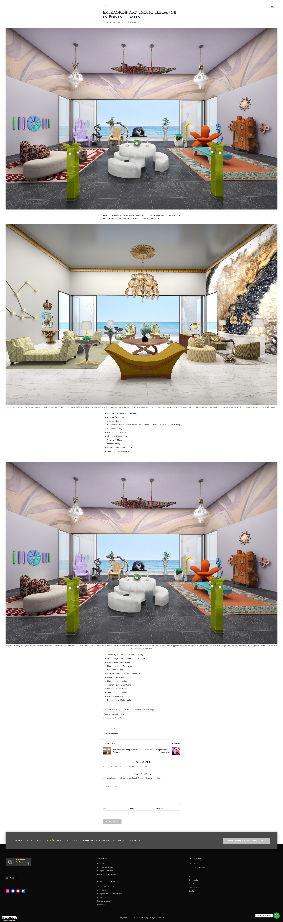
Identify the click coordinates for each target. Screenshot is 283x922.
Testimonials (194, 880)
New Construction (104, 897)
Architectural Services (106, 886)
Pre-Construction (104, 901)
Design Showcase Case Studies (109, 894)
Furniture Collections (197, 867)
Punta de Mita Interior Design (114, 714)
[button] (112, 733)
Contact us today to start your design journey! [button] (246, 841)
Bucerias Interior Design (112, 710)
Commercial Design (105, 867)
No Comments (135, 22)
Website (159, 809)
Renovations (102, 905)
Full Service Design (104, 863)
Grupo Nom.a (194, 863)
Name (105, 809)
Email (132, 809)
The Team (193, 877)
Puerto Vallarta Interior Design (143, 710)
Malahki (111, 728)
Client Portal (194, 887)
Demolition (101, 890)
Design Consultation (105, 871)
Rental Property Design (106, 874)
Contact (192, 891)
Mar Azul (127, 710)
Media (191, 884)
